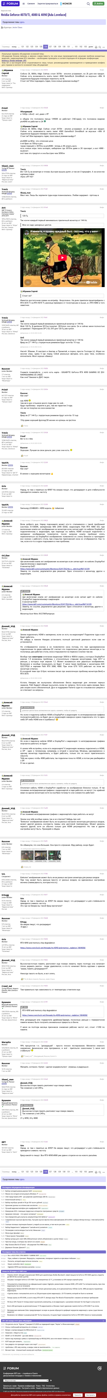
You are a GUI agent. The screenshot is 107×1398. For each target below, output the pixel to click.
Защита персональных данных (47, 1388)
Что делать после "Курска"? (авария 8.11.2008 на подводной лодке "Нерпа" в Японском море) (40, 1324)
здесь (22, 22)
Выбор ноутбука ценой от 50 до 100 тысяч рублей (23, 1202)
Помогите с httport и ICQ (14, 1333)
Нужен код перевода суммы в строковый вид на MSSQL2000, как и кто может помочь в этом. (39, 1339)
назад (14, 46)
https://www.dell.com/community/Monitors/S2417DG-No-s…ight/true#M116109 (55, 569)
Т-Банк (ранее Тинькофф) (14, 1236)
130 (64, 46)
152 (80, 46)
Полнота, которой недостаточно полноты (23, 1261)
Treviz (26, 426)
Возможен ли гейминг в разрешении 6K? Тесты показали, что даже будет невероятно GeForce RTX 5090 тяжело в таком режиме (54, 1315)
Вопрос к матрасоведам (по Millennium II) (20, 1330)
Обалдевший (38, 1056)
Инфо (102, 70)
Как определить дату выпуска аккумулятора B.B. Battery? (26, 1217)
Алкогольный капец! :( (13, 1200)
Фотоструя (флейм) (12, 1233)
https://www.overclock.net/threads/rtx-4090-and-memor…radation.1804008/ (53, 948)
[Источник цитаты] (50, 114)
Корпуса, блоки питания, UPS (14, 60)
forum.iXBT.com (52, 1392)
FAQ (43, 1386)
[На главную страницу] (10, 3)
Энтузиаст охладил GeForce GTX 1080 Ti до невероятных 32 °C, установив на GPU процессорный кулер (45, 1280)
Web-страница (7, 87)
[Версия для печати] (96, 47)
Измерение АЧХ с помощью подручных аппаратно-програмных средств (31, 1211)
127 (50, 46)
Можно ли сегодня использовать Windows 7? (21, 1194)
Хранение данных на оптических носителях (21, 1205)
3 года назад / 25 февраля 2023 (34, 520)
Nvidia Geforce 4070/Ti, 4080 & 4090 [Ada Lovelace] (33, 14)
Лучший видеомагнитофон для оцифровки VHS (23, 1208)
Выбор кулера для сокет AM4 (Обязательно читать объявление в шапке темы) (34, 1239)
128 (55, 46)
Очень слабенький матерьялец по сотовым (21, 1327)
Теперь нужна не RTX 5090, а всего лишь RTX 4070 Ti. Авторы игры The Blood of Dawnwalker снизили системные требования (52, 1298)
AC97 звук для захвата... (14, 1341)
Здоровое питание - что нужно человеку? (20, 1214)
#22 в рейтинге (7, 221)
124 (36, 46)
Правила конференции (26, 1386)
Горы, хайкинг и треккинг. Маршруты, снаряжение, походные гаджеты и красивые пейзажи (42, 1258)
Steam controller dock (16, 1264)
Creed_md (27, 867)
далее (91, 46)
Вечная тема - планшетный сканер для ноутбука (23, 1350)
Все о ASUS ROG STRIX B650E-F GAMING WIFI (23, 1255)
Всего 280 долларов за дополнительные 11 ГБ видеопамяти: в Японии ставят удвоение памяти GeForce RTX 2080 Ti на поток (53, 1306)
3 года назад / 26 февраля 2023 (34, 1100)
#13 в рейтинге (7, 882)
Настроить (90, 1395)
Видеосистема (6, 10)
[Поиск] (88, 3)
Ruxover (42, 979)
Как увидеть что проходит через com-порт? (21, 1344)
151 (76, 46)
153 (85, 46)
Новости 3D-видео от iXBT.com (14, 1271)
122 (27, 46)
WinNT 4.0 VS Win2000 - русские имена (19, 1336)
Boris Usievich (34, 979)
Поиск (38, 1386)
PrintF (26, 456)
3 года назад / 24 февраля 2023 (34, 207)
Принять (77, 1395)
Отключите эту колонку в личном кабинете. (18, 1354)
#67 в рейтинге (7, 199)
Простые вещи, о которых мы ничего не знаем (22, 1242)
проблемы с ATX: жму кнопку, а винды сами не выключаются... (28, 1347)
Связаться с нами (10, 1386)
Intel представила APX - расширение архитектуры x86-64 (26, 1197)
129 (59, 46)
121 (22, 46)
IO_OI (26, 979)
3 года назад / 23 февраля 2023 (34, 70)
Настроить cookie (28, 1388)
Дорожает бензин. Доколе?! (15, 1247)
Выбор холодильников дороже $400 (18, 1191)
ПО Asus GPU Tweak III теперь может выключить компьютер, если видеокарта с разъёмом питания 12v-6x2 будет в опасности (53, 1302)
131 (68, 46)
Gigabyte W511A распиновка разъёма (21, 1267)
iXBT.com (7, 1392)
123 (31, 46)
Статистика (50, 1386)
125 (41, 46)
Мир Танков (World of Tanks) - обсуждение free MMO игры (26, 1245)
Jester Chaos (17, 27)
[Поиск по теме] (100, 47)
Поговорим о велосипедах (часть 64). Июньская (23, 1230)
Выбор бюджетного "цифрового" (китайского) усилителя (26, 1227)
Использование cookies (12, 1388)
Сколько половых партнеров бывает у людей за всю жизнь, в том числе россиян (35, 1224)
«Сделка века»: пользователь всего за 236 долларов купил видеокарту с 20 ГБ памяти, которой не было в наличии (50, 1293)
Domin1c (53, 1056)
